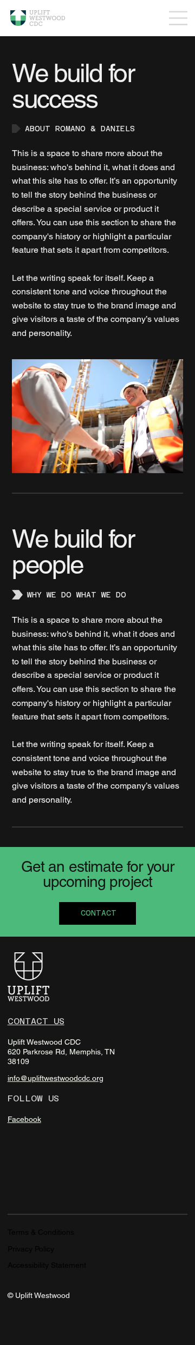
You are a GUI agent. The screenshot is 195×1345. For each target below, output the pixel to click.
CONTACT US (36, 1021)
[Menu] (178, 18)
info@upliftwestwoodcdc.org (55, 1078)
